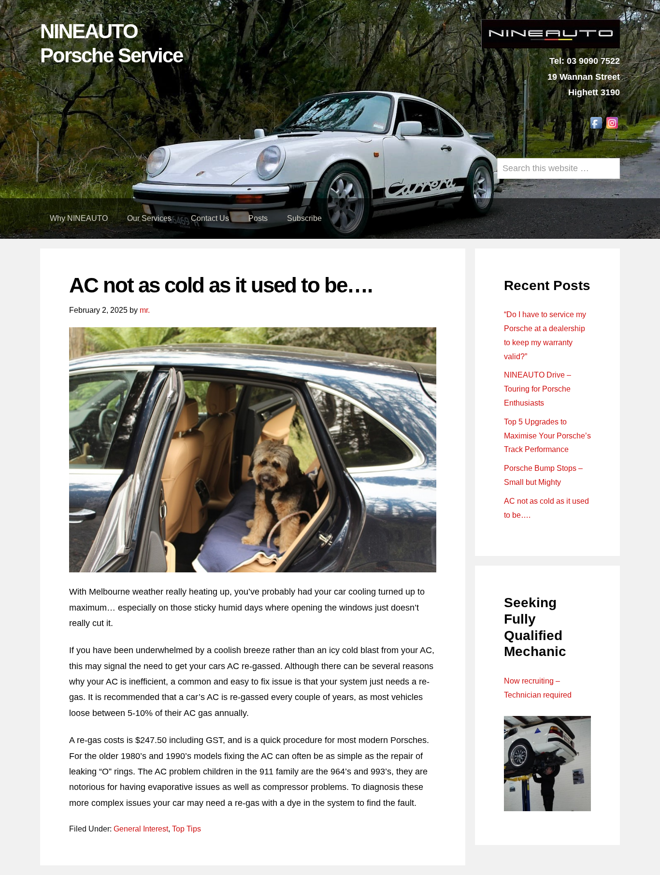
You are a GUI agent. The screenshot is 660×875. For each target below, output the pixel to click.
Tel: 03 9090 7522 (584, 61)
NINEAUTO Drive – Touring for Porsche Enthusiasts (537, 389)
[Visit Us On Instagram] (612, 127)
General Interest (141, 829)
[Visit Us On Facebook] (596, 127)
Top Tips (186, 829)
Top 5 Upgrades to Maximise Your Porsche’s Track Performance (547, 436)
